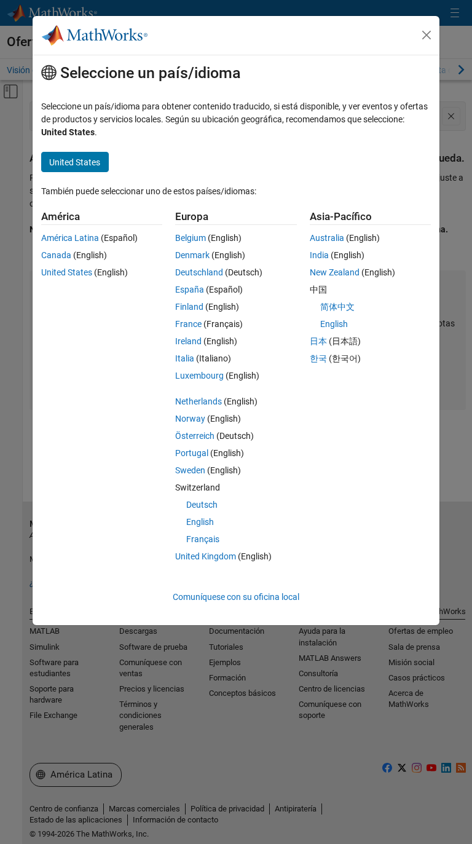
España (189, 289)
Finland (189, 307)
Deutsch (202, 505)
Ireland (188, 341)
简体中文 (337, 307)
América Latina (70, 238)
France (188, 324)
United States (66, 272)
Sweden (190, 470)
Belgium (190, 238)
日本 (318, 341)
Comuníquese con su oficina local (236, 597)
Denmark (192, 255)
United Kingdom (205, 556)
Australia (327, 238)
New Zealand (335, 272)
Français (202, 539)
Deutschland (199, 272)
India (319, 255)
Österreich (194, 436)
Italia (184, 358)
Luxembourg (199, 376)
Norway (190, 419)
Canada (56, 255)
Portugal (191, 453)
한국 (318, 358)
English (200, 522)
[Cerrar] (426, 35)
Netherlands (198, 401)
